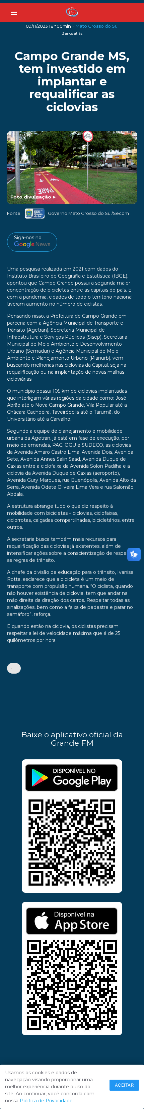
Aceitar (124, 1085)
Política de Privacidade (46, 1101)
